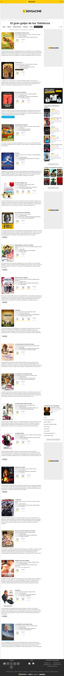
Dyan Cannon (33, 378)
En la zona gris (47, 426)
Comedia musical (38, 246)
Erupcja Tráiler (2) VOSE (47, 175)
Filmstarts (55, 662)
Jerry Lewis (27, 96)
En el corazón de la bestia (49, 419)
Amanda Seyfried (27, 283)
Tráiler (52, 115)
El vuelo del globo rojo (21, 182)
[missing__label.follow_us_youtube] (4, 663)
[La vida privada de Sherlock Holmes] (7, 352)
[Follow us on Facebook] (8, 663)
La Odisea (53, 109)
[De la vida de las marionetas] (7, 220)
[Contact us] (11, 667)
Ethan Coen (27, 313)
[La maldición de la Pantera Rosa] (7, 632)
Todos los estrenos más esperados (53, 439)
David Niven (21, 628)
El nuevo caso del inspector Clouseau (25, 530)
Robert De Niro (21, 96)
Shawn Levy (22, 436)
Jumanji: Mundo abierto (48, 435)
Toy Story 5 (53, 135)
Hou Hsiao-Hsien (23, 185)
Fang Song (34, 187)
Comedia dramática (32, 93)
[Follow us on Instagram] (15, 663)
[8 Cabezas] (7, 598)
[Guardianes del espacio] (7, 132)
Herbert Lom (26, 378)
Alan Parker (22, 249)
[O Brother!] (7, 318)
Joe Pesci (20, 594)
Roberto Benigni (23, 157)
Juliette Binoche (21, 187)
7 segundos (18, 499)
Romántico (17, 280)
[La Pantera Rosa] (7, 441)
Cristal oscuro (18, 62)
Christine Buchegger (29, 216)
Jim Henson (22, 65)
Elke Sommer (27, 535)
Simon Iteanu (29, 187)
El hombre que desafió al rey (49, 433)
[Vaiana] (47, 157)
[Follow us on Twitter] (11, 663)
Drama (29, 184)
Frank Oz (27, 65)
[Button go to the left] (59, 27)
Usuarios (23, 190)
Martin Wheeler (36, 505)
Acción (33, 501)
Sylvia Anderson (21, 129)
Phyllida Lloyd (23, 281)
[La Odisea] (47, 113)
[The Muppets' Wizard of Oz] (7, 40)
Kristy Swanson (32, 594)
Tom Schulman (23, 593)
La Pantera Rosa (19, 433)
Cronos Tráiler (59, 175)
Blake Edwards (23, 376)
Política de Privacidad (33, 671)
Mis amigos (23, 39)
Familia (32, 184)
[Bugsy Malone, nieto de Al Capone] (7, 253)
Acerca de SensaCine (9, 671)
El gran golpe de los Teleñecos (30, 23)
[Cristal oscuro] (7, 70)
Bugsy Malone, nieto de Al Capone (24, 245)
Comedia (38, 34)
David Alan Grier (33, 37)
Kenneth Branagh (23, 563)
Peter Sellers (21, 378)
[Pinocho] (7, 161)
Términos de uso (26, 671)
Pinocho (17, 153)
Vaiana (52, 153)
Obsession (53, 126)
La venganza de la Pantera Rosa (23, 374)
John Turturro (29, 314)
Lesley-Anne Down (22, 407)
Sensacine (28, 190)
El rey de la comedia (20, 92)
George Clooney (21, 314)
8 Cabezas (17, 590)
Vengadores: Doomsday (55, 407)
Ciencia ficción (36, 126)
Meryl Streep (21, 283)
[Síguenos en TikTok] (18, 663)
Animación (30, 126)
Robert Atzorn (21, 216)
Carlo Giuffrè (36, 158)
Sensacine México (51, 666)
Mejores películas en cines (53, 164)
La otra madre (46, 431)
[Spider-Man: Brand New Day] (47, 122)
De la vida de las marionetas (22, 212)
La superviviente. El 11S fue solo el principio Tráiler (53, 175)
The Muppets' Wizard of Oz (22, 33)
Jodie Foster (26, 250)
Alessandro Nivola (30, 564)
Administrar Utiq (41, 671)
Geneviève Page (35, 348)
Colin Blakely (29, 348)
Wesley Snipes (21, 505)
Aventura (34, 34)
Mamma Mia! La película (21, 277)
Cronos (45, 417)
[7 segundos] (7, 507)
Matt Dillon (27, 471)
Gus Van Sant (23, 470)
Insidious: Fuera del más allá (56, 144)
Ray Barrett (28, 129)
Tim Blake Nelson (36, 314)
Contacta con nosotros (18, 671)
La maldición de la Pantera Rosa (23, 624)
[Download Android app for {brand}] (34, 663)
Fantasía (36, 64)
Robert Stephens (22, 348)
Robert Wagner (27, 628)
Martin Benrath (37, 216)
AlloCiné (46, 662)
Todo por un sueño (20, 467)
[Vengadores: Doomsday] (47, 411)
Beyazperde (46, 664)
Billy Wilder (22, 347)
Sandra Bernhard (34, 96)
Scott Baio (20, 250)
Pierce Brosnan (35, 283)
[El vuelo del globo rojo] (7, 190)
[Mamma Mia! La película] (7, 285)
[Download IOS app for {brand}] (30, 663)
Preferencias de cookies (54, 671)
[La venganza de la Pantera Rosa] (7, 381)
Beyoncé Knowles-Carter (35, 437)
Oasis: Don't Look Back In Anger (50, 424)
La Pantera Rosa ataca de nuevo (23, 403)
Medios (17, 190)
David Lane (22, 127)
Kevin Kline (20, 437)
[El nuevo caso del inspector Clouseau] (7, 538)
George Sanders (33, 535)
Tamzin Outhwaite (29, 505)
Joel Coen (22, 313)
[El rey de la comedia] (7, 100)
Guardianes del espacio (21, 124)
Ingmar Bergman (23, 215)
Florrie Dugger (32, 250)
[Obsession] (47, 130)
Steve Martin (26, 437)
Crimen (16, 247)
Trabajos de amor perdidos (22, 560)
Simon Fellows (23, 503)
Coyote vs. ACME (47, 422)
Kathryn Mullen (27, 66)
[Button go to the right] (61, 27)
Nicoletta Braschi (29, 158)
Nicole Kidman (21, 471)
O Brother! (18, 310)
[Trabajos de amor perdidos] (7, 568)
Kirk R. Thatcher (23, 35)
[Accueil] (31, 2)
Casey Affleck (33, 471)
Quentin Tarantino (26, 37)
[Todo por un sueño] (7, 475)
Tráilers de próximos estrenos (53, 187)
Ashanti (20, 37)
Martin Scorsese (23, 95)
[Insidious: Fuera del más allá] (47, 148)
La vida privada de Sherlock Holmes (24, 344)
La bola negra (46, 428)
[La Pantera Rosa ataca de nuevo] (7, 411)
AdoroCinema (56, 664)
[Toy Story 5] (47, 139)
